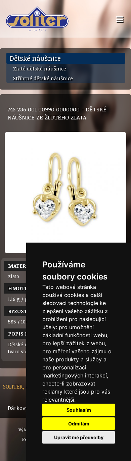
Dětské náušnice (35, 58)
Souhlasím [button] (79, 410)
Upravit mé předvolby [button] (78, 437)
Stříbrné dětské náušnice (43, 78)
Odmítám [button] (78, 423)
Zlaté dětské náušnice (39, 68)
